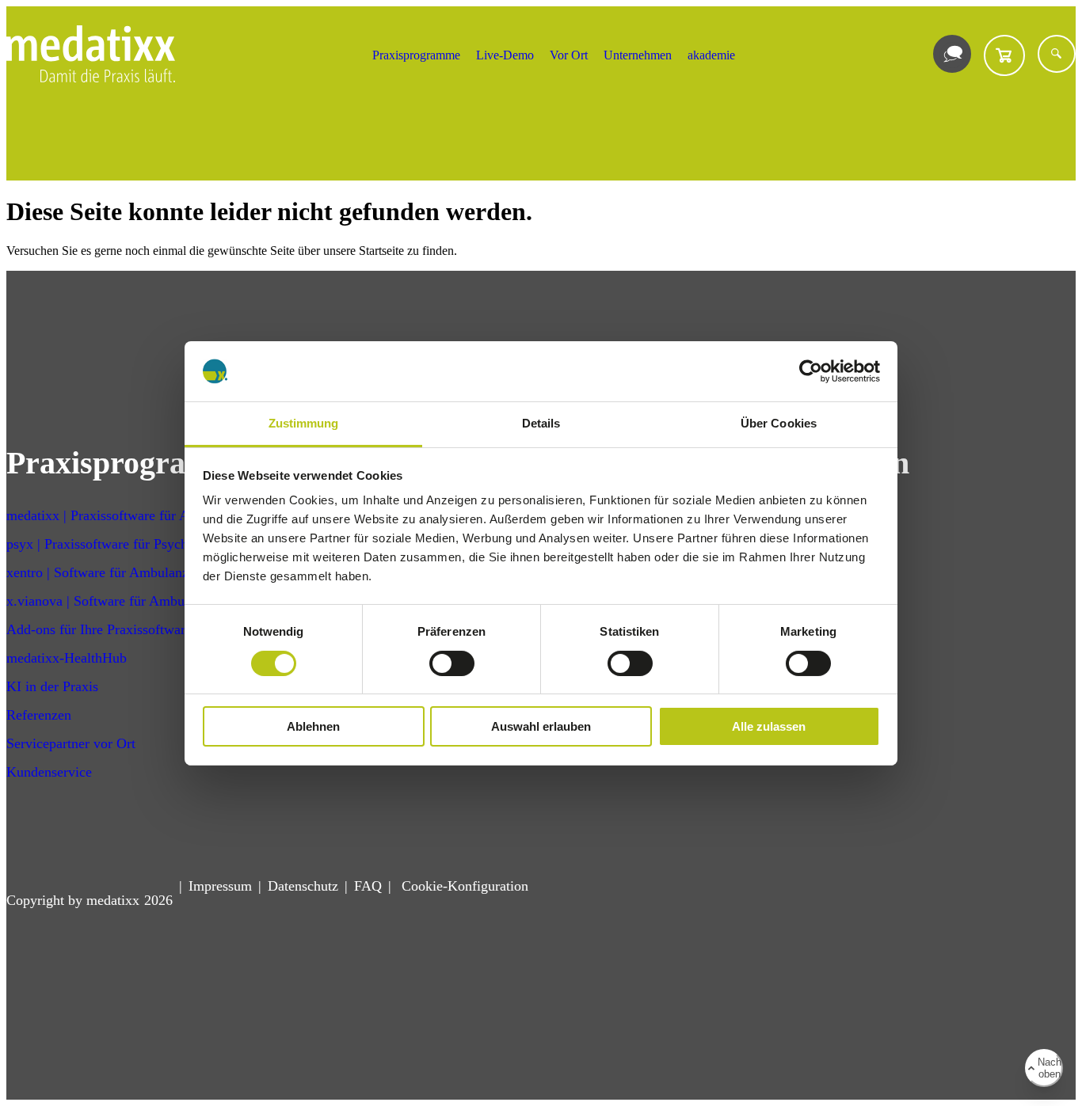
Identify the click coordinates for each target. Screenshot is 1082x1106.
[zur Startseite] (90, 78)
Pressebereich (762, 629)
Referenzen (38, 715)
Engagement (758, 601)
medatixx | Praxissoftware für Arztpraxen (124, 515)
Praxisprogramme (416, 55)
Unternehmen (638, 55)
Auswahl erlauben (541, 726)
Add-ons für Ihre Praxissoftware (99, 629)
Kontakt (746, 515)
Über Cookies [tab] (779, 423)
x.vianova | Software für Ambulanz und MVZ (137, 601)
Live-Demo (505, 55)
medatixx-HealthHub (66, 658)
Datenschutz (303, 886)
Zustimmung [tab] (304, 423)
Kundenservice (49, 772)
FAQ (368, 886)
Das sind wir (759, 572)
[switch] (451, 663)
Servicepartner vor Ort (70, 743)
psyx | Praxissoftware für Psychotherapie (123, 544)
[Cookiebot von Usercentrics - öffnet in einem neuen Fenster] (810, 371)
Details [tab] (541, 423)
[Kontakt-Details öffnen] (952, 54)
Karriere (747, 544)
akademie (711, 55)
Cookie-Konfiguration (463, 886)
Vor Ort (569, 55)
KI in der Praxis (52, 686)
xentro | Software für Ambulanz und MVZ (128, 572)
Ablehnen (313, 726)
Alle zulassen (769, 726)
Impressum (220, 886)
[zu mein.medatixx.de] (1004, 55)
